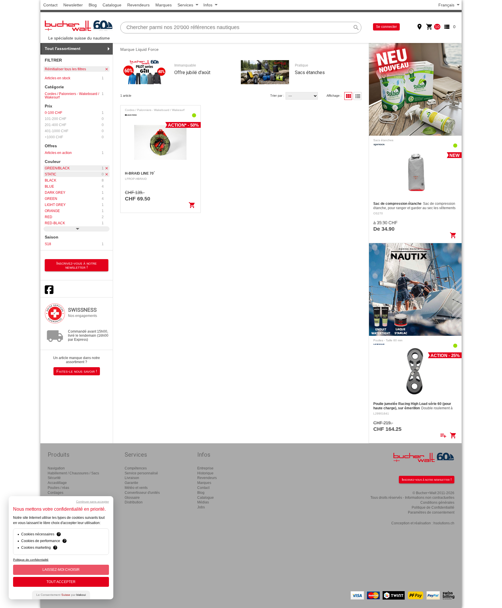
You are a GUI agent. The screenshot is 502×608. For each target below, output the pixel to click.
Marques (163, 5)
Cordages (55, 493)
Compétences (136, 468)
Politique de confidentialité (31, 559)
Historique (205, 473)
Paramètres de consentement (431, 512)
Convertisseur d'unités (142, 493)
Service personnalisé (141, 473)
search (356, 27)
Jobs (201, 507)
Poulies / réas (58, 488)
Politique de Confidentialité (433, 507)
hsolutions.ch (443, 523)
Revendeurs (138, 5)
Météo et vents (136, 488)
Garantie (131, 483)
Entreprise (205, 468)
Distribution (134, 502)
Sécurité (54, 478)
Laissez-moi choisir (61, 570)
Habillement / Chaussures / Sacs (73, 473)
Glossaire (132, 498)
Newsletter (73, 5)
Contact (50, 5)
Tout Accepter (61, 582)
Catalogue (112, 5)
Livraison (132, 478)
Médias (203, 502)
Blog (93, 5)
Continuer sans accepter (92, 501)
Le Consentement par (61, 594)
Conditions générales (437, 503)
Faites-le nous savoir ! (76, 371)
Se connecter (386, 27)
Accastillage (57, 483)
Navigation (56, 468)
